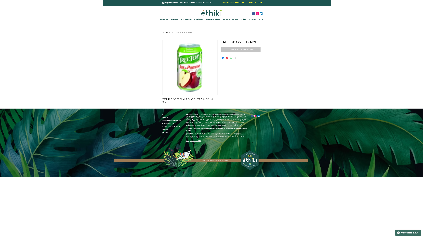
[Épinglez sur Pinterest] (227, 58)
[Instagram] (257, 13)
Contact (165, 132)
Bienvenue (166, 115)
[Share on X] (235, 58)
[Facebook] (253, 13)
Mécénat (165, 129)
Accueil (165, 32)
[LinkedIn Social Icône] (261, 13)
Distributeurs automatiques (169, 120)
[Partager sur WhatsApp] (231, 58)
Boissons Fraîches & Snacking (169, 126)
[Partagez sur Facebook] (223, 58)
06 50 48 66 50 (238, 2)
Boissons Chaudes (168, 123)
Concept (165, 118)
